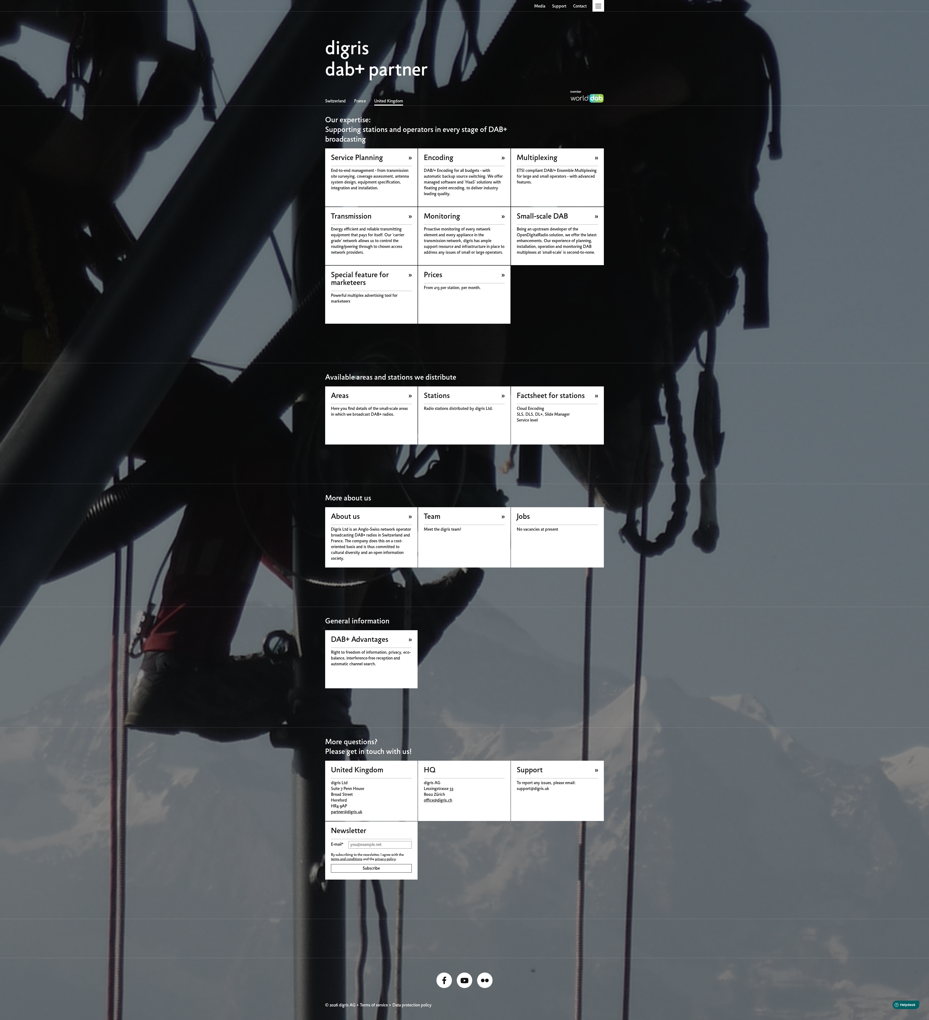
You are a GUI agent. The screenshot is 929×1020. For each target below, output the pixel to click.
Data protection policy (412, 1005)
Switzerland (335, 101)
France (360, 101)
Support (559, 6)
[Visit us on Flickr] (485, 980)
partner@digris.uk (346, 812)
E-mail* (337, 844)
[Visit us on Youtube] (464, 980)
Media (539, 6)
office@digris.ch (438, 800)
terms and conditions (346, 859)
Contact (580, 6)
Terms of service (374, 1005)
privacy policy (385, 859)
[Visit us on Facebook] (444, 980)
